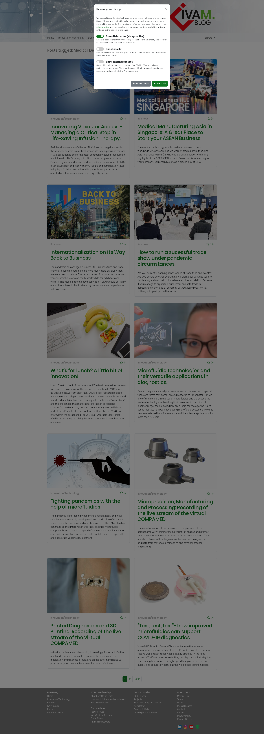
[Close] (166, 9)
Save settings (141, 83)
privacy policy (102, 27)
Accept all (160, 83)
